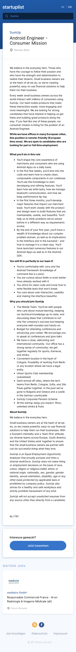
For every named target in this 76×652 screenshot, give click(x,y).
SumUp (15, 32)
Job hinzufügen (15, 633)
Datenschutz (39, 633)
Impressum (61, 633)
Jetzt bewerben (38, 545)
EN (70, 6)
